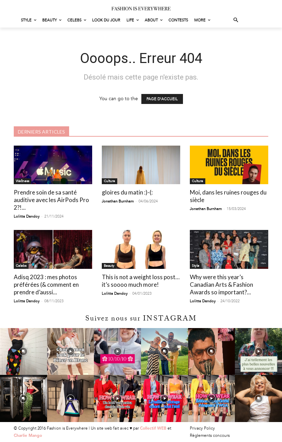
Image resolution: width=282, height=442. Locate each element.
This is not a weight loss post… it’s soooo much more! (141, 280)
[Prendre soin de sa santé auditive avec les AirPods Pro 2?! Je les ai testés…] (53, 165)
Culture (109, 181)
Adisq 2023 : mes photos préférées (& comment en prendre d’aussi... (46, 284)
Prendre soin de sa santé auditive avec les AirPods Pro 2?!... (51, 200)
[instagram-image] (23, 351)
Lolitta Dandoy (27, 216)
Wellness (22, 181)
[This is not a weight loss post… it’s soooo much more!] (141, 249)
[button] (236, 20)
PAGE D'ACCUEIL (162, 99)
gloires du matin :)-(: (127, 192)
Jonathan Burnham (118, 201)
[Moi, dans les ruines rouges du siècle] (229, 165)
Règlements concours (210, 435)
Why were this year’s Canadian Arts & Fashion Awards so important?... (221, 284)
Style (195, 266)
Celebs (21, 266)
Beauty (109, 266)
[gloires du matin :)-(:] (141, 165)
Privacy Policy (202, 428)
